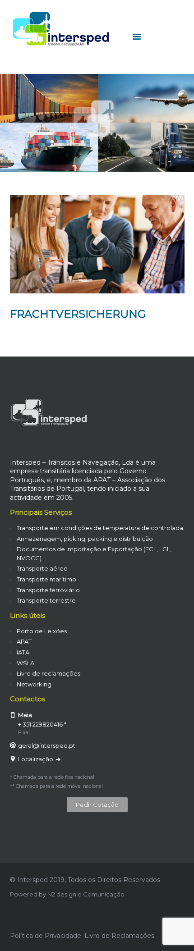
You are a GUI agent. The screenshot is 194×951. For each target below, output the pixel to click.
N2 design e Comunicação (86, 894)
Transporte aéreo (42, 568)
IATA (23, 652)
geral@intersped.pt (46, 745)
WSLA (25, 663)
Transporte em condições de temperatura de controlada (100, 527)
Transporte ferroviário (48, 590)
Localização (36, 759)
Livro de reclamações (48, 673)
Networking (34, 684)
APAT (24, 641)
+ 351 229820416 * (42, 724)
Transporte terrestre (46, 600)
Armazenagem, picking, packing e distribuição (85, 538)
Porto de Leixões (42, 631)
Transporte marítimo (46, 579)
